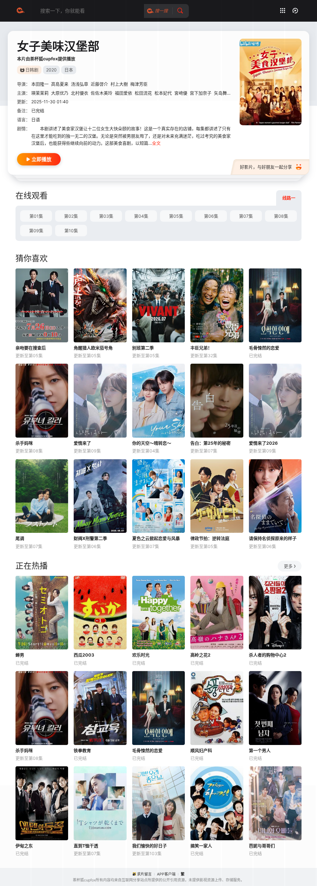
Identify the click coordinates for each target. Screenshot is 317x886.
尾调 (19, 538)
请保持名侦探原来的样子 (273, 538)
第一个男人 (260, 750)
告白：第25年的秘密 (210, 443)
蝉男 (19, 654)
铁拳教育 (82, 750)
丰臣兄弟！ (201, 347)
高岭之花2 (200, 654)
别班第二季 (143, 347)
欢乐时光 (141, 654)
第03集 (106, 216)
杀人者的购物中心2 (267, 654)
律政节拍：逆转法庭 (209, 538)
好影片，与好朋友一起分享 (266, 166)
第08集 (281, 216)
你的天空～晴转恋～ (151, 443)
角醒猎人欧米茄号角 (93, 347)
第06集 (211, 216)
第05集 (176, 216)
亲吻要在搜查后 (30, 347)
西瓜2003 (84, 654)
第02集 (71, 216)
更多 (288, 566)
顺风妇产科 (201, 750)
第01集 (36, 216)
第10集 (71, 230)
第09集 (36, 230)
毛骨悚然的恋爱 (264, 347)
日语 (35, 119)
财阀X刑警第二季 (90, 538)
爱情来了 (82, 443)
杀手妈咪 (24, 443)
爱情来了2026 (263, 443)
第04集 (141, 216)
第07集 (246, 216)
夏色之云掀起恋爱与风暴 (156, 538)
